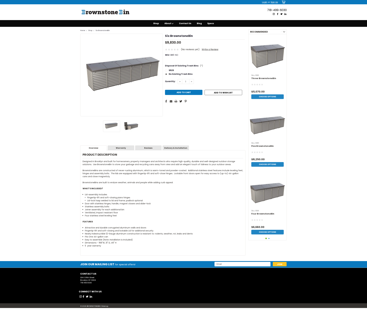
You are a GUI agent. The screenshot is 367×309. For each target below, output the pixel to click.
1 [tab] (266, 238)
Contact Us (185, 23)
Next (160, 75)
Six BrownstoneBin (103, 30)
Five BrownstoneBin (262, 146)
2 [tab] (269, 238)
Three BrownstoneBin (263, 78)
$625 (171, 70)
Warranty (121, 148)
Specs (210, 23)
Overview (93, 148)
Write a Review (210, 49)
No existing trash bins (181, 74)
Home (82, 30)
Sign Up (274, 2)
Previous (82, 75)
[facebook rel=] (83, 296)
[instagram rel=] (80, 296)
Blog (199, 23)
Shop (156, 23)
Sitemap (104, 306)
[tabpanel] (267, 68)
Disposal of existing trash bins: (184, 65)
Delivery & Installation (175, 148)
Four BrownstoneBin (262, 213)
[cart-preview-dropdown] (283, 2)
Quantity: (170, 81)
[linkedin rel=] (91, 296)
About (168, 23)
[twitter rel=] (87, 296)
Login (264, 2)
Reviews (148, 148)
